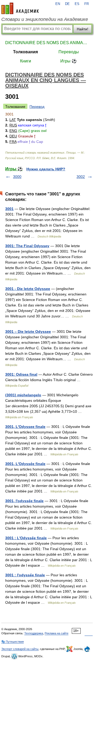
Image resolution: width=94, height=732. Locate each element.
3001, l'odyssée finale (24, 501)
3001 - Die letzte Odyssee (27, 289)
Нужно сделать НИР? (45, 169)
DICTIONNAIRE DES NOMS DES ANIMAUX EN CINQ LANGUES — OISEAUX (47, 42)
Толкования (25, 52)
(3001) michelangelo (23, 395)
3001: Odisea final (21, 374)
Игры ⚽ (68, 61)
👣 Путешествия (12, 641)
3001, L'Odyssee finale (25, 427)
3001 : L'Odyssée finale (26, 538)
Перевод (37, 106)
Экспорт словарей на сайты (19, 648)
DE (67, 4)
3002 (81, 177)
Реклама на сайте (56, 633)
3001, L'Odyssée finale (25, 464)
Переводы (68, 52)
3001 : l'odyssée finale (25, 575)
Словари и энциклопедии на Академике (44, 19)
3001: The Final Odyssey (27, 246)
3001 (9, 209)
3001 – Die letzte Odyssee (28, 331)
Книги (25, 61)
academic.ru (20, 8)
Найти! (82, 29)
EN (57, 4)
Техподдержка (33, 633)
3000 (17, 177)
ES (77, 4)
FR (86, 4)
